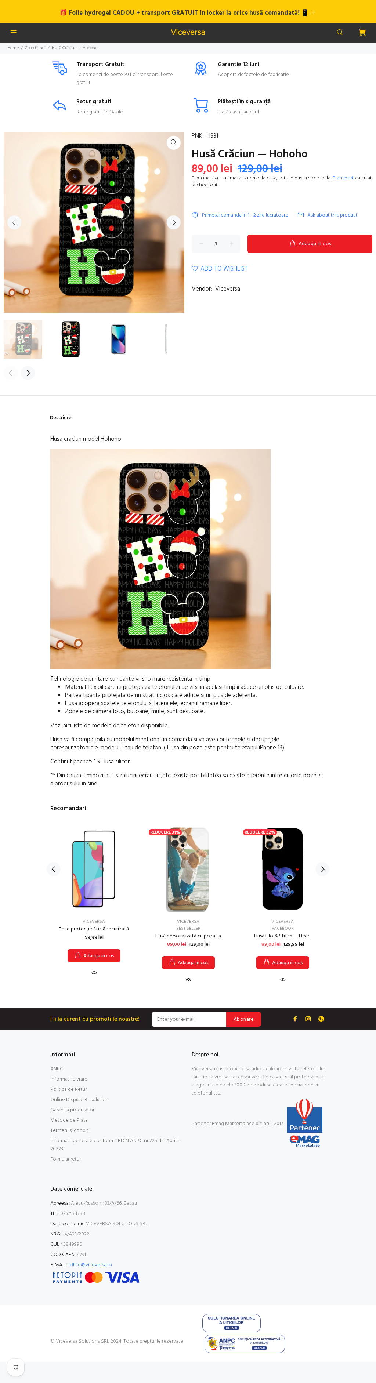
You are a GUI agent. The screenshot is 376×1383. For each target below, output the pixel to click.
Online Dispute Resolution (79, 1100)
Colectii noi (35, 48)
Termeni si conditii (70, 1130)
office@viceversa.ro (90, 1265)
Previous (14, 222)
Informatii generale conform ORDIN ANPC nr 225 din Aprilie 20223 (115, 1145)
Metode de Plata (69, 1120)
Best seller (188, 928)
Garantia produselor (72, 1110)
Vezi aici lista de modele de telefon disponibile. (110, 726)
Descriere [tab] (61, 418)
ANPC (56, 1069)
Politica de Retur (68, 1089)
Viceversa (227, 289)
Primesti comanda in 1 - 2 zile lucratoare (245, 215)
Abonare (244, 1019)
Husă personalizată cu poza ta (188, 936)
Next (174, 222)
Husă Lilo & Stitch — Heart (282, 936)
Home (13, 48)
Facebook (283, 928)
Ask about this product (332, 215)
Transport (343, 178)
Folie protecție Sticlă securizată (94, 929)
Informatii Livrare (68, 1079)
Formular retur (65, 1159)
